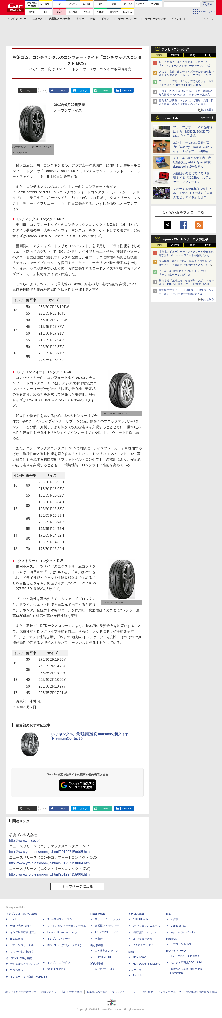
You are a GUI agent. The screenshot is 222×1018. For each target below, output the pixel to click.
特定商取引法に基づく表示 (201, 992)
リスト (43, 90)
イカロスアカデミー (144, 945)
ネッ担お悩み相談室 (22, 951)
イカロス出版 (136, 913)
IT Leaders (16, 938)
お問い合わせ (49, 992)
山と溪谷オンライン (106, 950)
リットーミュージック (108, 919)
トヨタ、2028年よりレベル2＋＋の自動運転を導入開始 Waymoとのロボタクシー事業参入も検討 (186, 94)
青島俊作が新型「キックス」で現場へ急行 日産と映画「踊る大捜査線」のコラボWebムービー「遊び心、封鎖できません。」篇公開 (186, 104)
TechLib (137, 975)
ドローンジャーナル (22, 945)
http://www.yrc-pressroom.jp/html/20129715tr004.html (49, 863)
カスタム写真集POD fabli (186, 962)
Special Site (170, 118)
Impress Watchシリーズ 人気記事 (185, 239)
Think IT (15, 919)
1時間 (159, 55)
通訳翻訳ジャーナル (144, 932)
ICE (168, 913)
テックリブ (134, 970)
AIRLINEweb (140, 919)
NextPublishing (56, 969)
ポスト (30, 90)
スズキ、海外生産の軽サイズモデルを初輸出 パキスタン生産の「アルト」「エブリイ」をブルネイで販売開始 (186, 75)
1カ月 (208, 55)
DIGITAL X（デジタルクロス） (65, 945)
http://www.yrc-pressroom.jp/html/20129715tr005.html (49, 852)
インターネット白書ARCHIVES (28, 976)
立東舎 (99, 938)
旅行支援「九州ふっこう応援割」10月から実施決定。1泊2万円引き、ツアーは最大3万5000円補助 (186, 284)
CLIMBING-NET (104, 957)
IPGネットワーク (176, 950)
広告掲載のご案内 (71, 992)
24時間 (175, 55)
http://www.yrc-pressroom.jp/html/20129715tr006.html (49, 874)
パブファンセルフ (181, 944)
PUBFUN (171, 938)
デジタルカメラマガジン (24, 963)
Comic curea (178, 925)
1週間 (191, 55)
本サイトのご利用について (21, 992)
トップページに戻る (77, 886)
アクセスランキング (175, 49)
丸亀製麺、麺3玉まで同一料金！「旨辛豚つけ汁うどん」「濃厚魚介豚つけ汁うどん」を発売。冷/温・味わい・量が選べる (185, 265)
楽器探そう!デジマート (108, 925)
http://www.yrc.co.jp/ (24, 840)
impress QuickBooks (183, 932)
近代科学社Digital (105, 969)
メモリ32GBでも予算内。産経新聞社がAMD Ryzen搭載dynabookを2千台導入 (192, 162)
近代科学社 (96, 963)
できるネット (18, 970)
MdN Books (139, 957)
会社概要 (148, 992)
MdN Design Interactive (146, 963)
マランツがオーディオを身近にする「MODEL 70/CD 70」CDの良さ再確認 (193, 131)
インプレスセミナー (58, 938)
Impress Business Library (62, 932)
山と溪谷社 (96, 945)
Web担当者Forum (20, 925)
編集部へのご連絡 (97, 992)
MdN (131, 951)
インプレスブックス (58, 962)
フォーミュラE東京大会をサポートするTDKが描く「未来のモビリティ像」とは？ (192, 193)
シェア (61, 90)
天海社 (174, 919)
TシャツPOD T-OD (106, 932)
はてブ (83, 90)
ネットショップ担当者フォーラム (66, 925)
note (105, 90)
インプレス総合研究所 (23, 932)
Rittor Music (97, 913)
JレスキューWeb (142, 938)
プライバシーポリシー (125, 992)
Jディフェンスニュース (146, 925)
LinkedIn (126, 90)
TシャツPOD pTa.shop (185, 956)
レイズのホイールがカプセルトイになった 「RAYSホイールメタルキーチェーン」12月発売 (186, 65)
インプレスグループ (169, 992)
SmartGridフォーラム (59, 919)
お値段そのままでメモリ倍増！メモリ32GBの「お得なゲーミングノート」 (192, 178)
